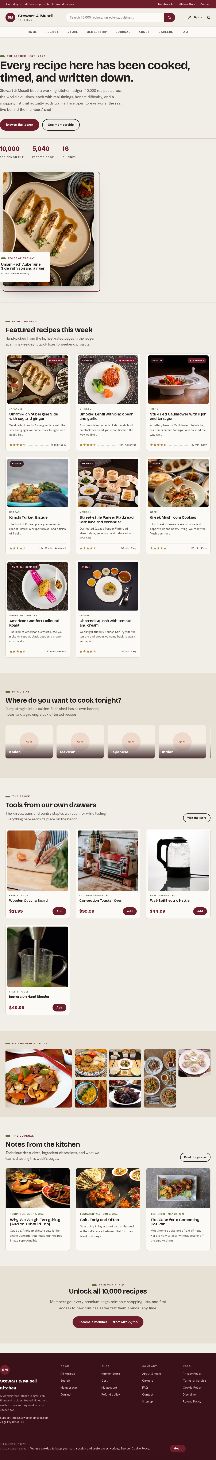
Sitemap (147, 1401)
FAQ (185, 32)
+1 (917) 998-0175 (12, 1422)
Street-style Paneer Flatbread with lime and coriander (107, 519)
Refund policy (110, 1394)
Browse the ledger (19, 125)
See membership (61, 125)
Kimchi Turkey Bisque (28, 517)
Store (73, 32)
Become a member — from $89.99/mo (108, 1322)
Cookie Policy (192, 1387)
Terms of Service (194, 1380)
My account (109, 1387)
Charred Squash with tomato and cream (105, 623)
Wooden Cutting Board (28, 901)
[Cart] (208, 17)
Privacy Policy (192, 1374)
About (144, 32)
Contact (205, 4)
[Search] (169, 17)
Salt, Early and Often (99, 1219)
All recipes (68, 1374)
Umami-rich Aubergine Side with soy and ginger (33, 416)
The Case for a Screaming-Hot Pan (176, 1221)
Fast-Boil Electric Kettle (170, 901)
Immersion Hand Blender (29, 997)
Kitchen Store (187, 4)
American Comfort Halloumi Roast (34, 623)
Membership (166, 4)
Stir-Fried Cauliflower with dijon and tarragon (178, 416)
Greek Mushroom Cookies (173, 517)
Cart (104, 1380)
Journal (123, 32)
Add (59, 911)
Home (32, 32)
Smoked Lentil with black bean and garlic (106, 416)
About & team (151, 1374)
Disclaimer (190, 1394)
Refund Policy (192, 1401)
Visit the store (197, 818)
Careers (165, 32)
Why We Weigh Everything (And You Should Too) (35, 1221)
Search (65, 1380)
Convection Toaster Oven (100, 901)
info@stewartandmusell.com (30, 1418)
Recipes (52, 32)
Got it (178, 1448)
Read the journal (195, 1157)
